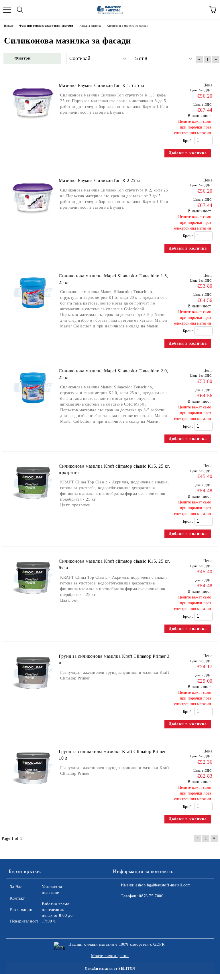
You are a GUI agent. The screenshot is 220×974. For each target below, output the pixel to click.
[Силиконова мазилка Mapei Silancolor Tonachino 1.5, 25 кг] (33, 317)
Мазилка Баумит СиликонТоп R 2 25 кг (100, 180)
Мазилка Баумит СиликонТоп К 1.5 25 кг (102, 85)
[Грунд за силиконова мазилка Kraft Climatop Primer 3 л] (33, 697)
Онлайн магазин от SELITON (110, 969)
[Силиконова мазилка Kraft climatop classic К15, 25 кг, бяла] (33, 602)
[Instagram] (133, 907)
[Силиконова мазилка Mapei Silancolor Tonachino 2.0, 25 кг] (33, 412)
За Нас (16, 887)
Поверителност (24, 921)
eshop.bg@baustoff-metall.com (163, 885)
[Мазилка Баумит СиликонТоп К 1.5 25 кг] (33, 127)
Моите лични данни (110, 956)
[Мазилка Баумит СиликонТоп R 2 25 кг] (33, 222)
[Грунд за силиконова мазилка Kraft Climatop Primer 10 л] (33, 793)
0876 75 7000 (151, 896)
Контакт (17, 898)
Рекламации (21, 910)
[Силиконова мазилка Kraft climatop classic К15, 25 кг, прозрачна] (33, 507)
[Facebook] (120, 907)
